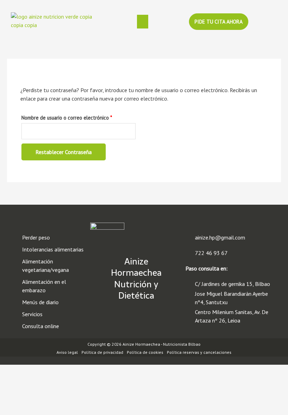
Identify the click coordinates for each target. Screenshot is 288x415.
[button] (142, 21)
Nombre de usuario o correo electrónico (78, 117)
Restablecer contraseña (63, 151)
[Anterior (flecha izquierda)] (14, 375)
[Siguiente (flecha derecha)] (44, 375)
